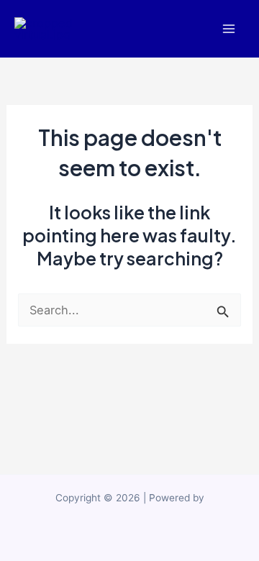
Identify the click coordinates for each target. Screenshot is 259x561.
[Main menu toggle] (228, 29)
